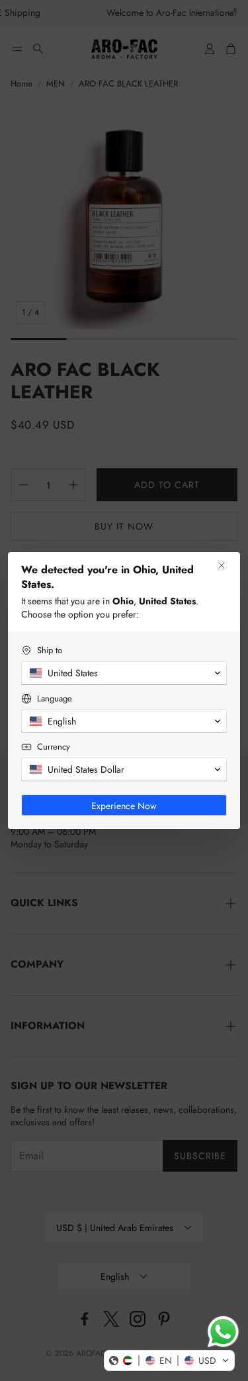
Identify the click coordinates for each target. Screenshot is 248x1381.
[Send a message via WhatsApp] (223, 1332)
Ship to (49, 650)
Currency (53, 746)
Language (54, 698)
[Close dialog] (221, 565)
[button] (169, 1360)
